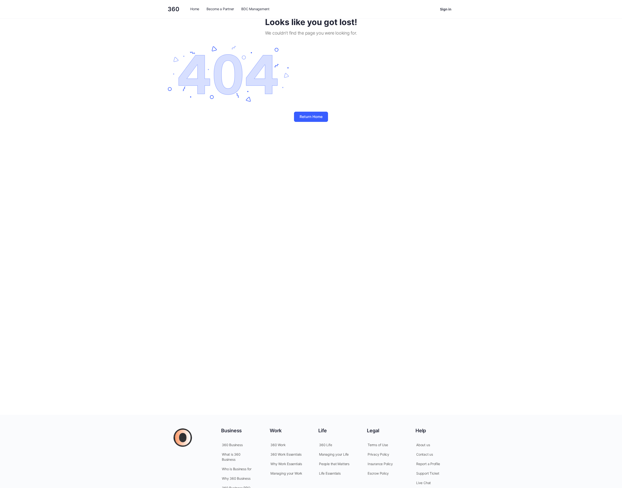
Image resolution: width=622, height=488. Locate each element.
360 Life (325, 445)
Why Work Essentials (286, 464)
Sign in (445, 9)
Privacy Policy (378, 454)
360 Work (277, 445)
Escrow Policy (378, 473)
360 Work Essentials (286, 454)
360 (173, 9)
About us (423, 445)
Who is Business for (236, 469)
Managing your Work (286, 473)
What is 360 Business (231, 456)
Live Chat (423, 483)
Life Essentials (330, 473)
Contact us (424, 454)
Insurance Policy (380, 464)
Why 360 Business (236, 478)
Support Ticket (427, 473)
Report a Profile (428, 464)
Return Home (311, 116)
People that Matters (334, 464)
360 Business (232, 445)
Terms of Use (378, 445)
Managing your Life (334, 454)
